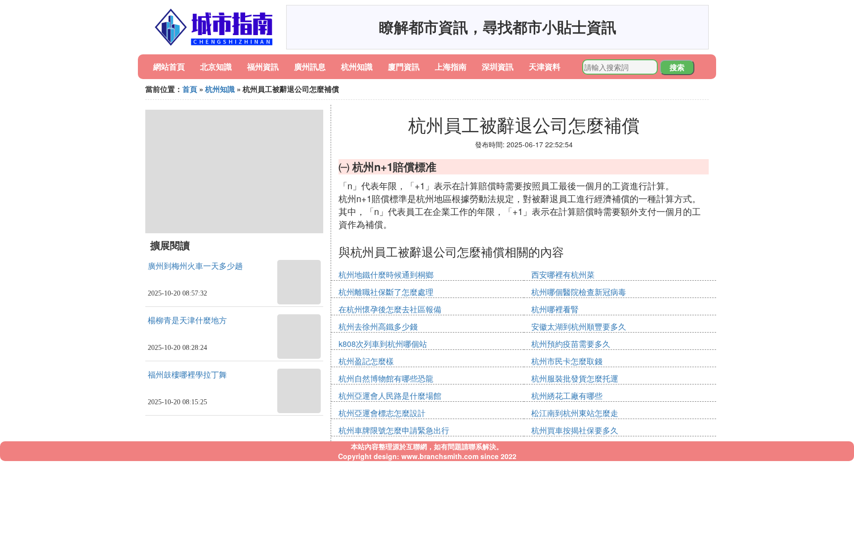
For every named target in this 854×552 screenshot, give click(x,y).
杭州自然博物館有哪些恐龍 (386, 378)
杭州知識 (357, 66)
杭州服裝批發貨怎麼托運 (574, 378)
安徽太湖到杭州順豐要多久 (578, 326)
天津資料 (544, 66)
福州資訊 (263, 66)
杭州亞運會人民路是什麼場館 (390, 395)
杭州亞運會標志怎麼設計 (382, 413)
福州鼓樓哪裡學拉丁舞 (187, 375)
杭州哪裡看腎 (555, 309)
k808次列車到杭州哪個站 (383, 343)
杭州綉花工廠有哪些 (566, 395)
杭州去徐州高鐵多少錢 (378, 326)
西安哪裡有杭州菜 (563, 274)
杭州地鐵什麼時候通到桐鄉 (386, 274)
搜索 (677, 67)
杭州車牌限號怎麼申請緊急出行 (394, 430)
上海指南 (451, 66)
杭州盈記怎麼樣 (366, 361)
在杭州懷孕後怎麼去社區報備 (390, 309)
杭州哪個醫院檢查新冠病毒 (578, 291)
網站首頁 (169, 66)
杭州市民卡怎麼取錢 (566, 361)
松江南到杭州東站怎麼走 (574, 413)
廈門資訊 (404, 66)
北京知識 (216, 66)
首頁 (189, 89)
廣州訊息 (310, 66)
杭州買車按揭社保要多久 (574, 430)
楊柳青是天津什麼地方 (187, 320)
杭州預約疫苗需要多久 (570, 343)
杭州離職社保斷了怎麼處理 (386, 291)
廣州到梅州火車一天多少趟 (195, 266)
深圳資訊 (497, 66)
